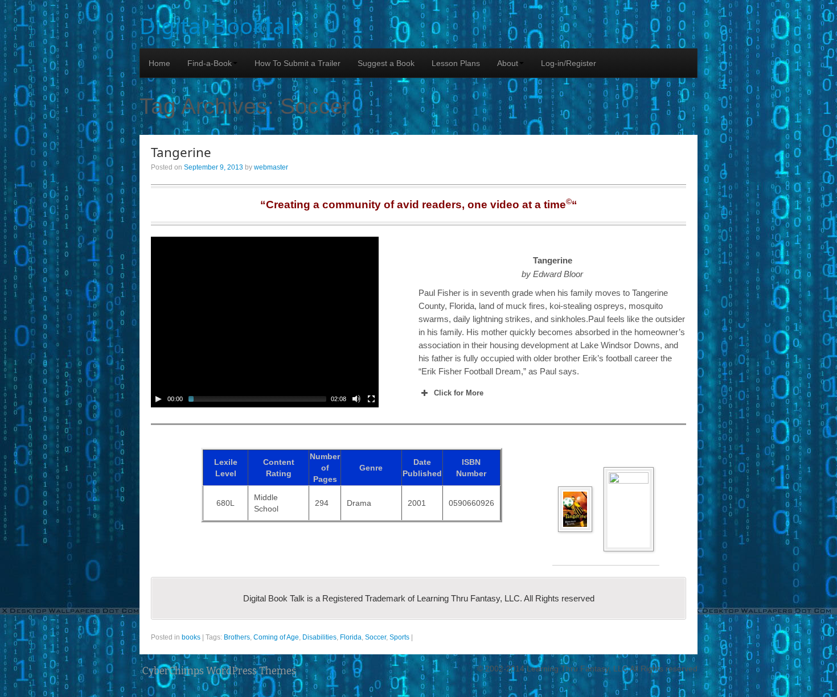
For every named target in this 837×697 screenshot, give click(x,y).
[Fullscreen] (371, 398)
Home (159, 63)
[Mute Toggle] (356, 398)
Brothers (237, 637)
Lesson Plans (456, 63)
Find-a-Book (209, 63)
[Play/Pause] (158, 398)
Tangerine (181, 152)
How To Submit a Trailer (297, 63)
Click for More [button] (458, 393)
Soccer (375, 637)
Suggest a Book (386, 63)
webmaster (271, 167)
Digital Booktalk (221, 25)
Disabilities (319, 637)
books (191, 637)
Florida (351, 637)
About (507, 63)
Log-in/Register (568, 63)
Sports (399, 637)
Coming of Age (276, 637)
